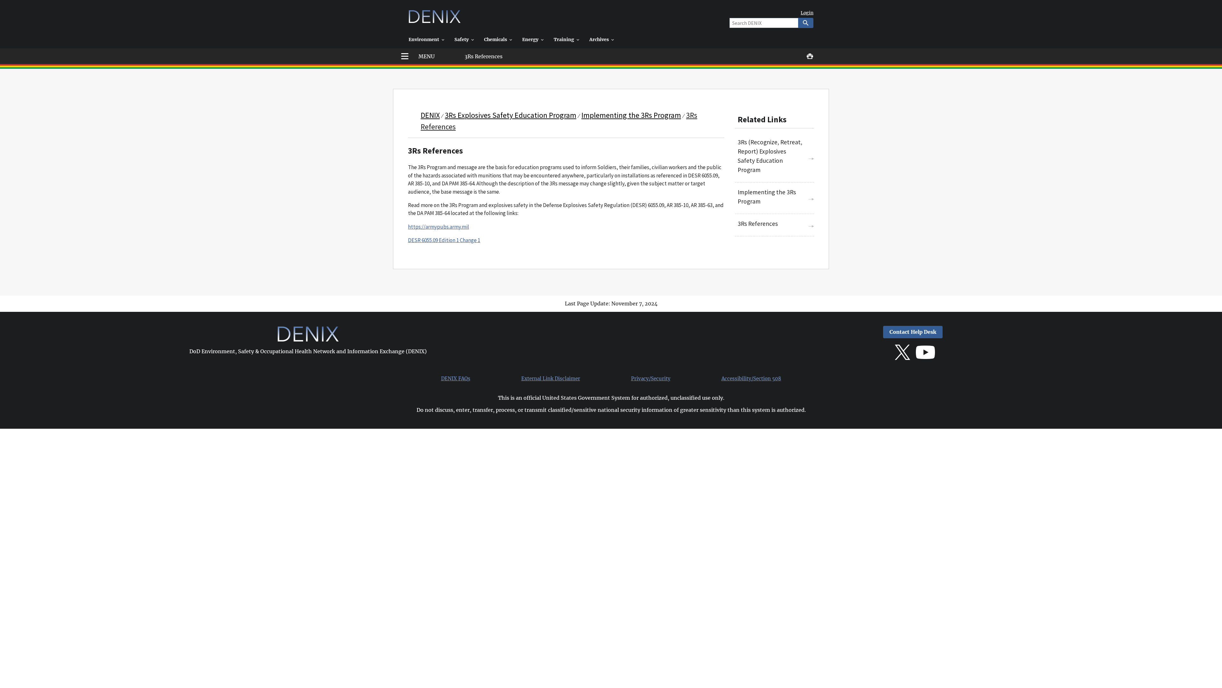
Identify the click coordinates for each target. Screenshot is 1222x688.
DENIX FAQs (455, 379)
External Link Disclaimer (550, 379)
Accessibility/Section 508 (751, 379)
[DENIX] (434, 19)
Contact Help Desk (912, 332)
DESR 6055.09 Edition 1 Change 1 (444, 240)
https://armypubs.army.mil (438, 226)
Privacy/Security (651, 379)
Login (807, 13)
